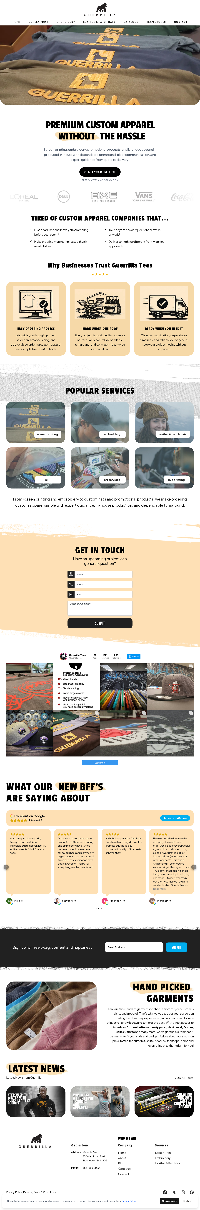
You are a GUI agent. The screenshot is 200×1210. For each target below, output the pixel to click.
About (122, 1158)
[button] (6, 867)
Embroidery (66, 21)
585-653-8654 (91, 1167)
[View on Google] (9, 901)
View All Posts (184, 1077)
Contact (181, 21)
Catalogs (130, 21)
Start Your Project (99, 172)
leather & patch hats (173, 434)
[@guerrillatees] (63, 656)
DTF (47, 479)
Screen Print (39, 21)
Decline (187, 1201)
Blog (121, 1163)
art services (112, 479)
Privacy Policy (129, 1201)
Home (16, 21)
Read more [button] (111, 888)
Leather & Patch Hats (99, 21)
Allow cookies (169, 1201)
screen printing (47, 434)
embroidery (112, 434)
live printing (176, 479)
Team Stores (156, 21)
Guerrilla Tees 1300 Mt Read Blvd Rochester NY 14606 (95, 1156)
